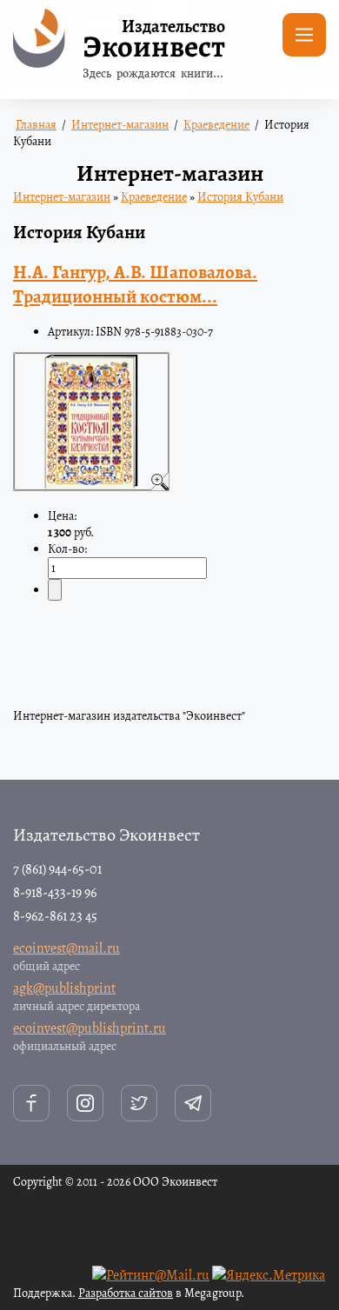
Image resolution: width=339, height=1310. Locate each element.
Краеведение (154, 197)
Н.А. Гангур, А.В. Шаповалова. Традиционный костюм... (135, 284)
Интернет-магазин (61, 197)
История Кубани (240, 197)
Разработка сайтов (125, 1293)
